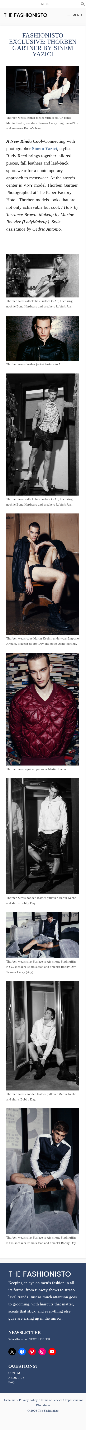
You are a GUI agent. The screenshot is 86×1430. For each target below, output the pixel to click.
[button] (83, 4)
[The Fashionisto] (25, 15)
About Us (16, 1377)
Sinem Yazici (44, 148)
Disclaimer (10, 1400)
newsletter (39, 1339)
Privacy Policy (28, 1400)
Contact (15, 1373)
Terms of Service (51, 1400)
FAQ (11, 1382)
